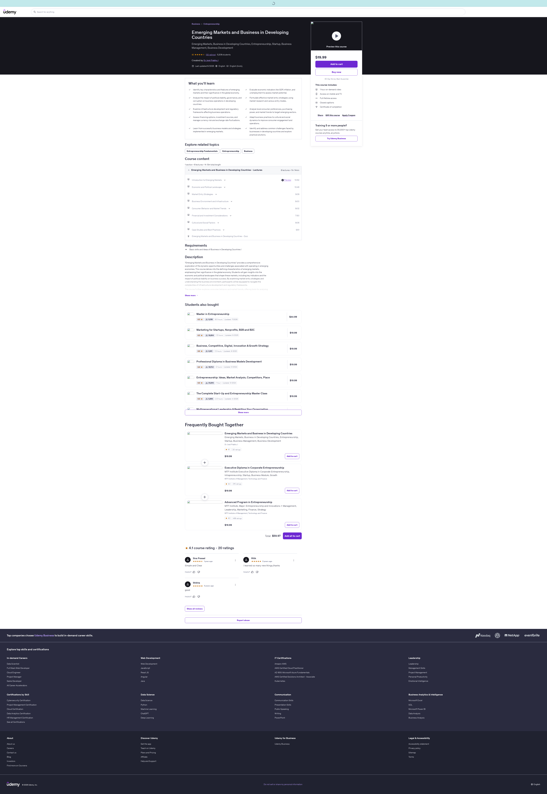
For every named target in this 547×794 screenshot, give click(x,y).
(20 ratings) (211, 54)
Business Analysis (416, 717)
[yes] (193, 572)
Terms (411, 757)
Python (144, 705)
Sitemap (412, 752)
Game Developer (14, 681)
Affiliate (144, 757)
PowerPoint (280, 717)
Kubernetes (280, 681)
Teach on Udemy (148, 748)
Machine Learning (149, 709)
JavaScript (145, 668)
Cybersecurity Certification (18, 700)
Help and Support (148, 761)
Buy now (336, 72)
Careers (10, 748)
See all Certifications (16, 722)
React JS (145, 672)
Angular (144, 676)
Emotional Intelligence (418, 681)
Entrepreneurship (212, 24)
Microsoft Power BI (417, 709)
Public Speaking (282, 709)
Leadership (414, 664)
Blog (9, 757)
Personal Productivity (418, 676)
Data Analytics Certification (19, 713)
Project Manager (14, 676)
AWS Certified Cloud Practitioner (289, 668)
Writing (278, 713)
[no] (198, 572)
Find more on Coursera (17, 765)
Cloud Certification (15, 709)
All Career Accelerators (17, 685)
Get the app (146, 744)
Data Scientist (13, 664)
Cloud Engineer (14, 672)
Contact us (11, 752)
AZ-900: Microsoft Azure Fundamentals (292, 672)
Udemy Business (44, 635)
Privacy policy (415, 748)
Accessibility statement (419, 744)
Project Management (418, 672)
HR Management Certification (20, 717)
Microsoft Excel (415, 700)
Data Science (146, 700)
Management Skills (417, 668)
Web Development (149, 664)
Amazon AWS (280, 664)
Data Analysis (414, 713)
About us (11, 744)
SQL (410, 705)
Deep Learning (147, 717)
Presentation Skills (283, 705)
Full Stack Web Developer (18, 668)
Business (196, 24)
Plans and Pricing (148, 752)
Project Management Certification (22, 705)
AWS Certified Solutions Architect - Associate (295, 676)
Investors (11, 761)
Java (143, 681)
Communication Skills (284, 700)
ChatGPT (145, 713)
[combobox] (248, 12)
